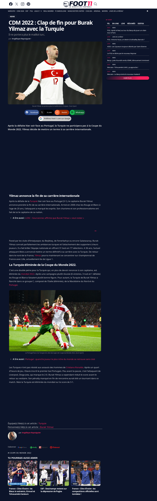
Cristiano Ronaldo (74, 367)
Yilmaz (38, 255)
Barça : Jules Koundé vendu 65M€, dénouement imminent (128, 60)
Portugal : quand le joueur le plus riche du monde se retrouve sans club (60, 359)
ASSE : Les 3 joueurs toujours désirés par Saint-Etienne (126, 46)
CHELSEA (89, 11)
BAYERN (105, 11)
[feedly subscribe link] (33, 447)
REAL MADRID (48, 11)
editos (141, 23)
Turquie (33, 201)
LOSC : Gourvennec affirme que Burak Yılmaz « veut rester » (54, 218)
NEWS (12, 16)
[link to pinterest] (28, 5)
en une (115, 23)
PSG (31, 11)
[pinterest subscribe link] (54, 448)
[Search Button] (95, 4)
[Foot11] (78, 4)
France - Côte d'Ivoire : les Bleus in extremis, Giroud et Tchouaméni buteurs (22, 491)
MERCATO (11, 11)
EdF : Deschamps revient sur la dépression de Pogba (54, 490)
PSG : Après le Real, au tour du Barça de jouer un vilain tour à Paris (126, 31)
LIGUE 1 (37, 11)
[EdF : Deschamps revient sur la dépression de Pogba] (54, 473)
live (123, 23)
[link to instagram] (22, 5)
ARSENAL (97, 11)
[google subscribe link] (22, 447)
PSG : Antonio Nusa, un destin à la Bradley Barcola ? (125, 39)
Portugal (13, 285)
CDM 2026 (20, 11)
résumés (131, 23)
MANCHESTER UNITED (76, 11)
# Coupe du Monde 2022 (19, 453)
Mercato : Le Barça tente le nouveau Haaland (123, 74)
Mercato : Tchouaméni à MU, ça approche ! (122, 67)
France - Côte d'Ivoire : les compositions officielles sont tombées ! (85, 491)
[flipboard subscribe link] (43, 448)
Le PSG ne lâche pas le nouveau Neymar (121, 53)
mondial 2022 (27, 273)
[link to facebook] (11, 5)
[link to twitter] (16, 5)
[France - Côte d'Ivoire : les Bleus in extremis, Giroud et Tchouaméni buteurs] (22, 473)
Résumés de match (17, 484)
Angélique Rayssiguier (21, 38)
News (43, 484)
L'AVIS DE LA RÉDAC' (116, 11)
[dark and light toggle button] (147, 11)
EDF (27, 11)
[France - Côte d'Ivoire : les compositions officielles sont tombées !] (85, 473)
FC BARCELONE (60, 11)
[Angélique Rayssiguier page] (12, 435)
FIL (108, 23)
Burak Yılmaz (46, 427)
